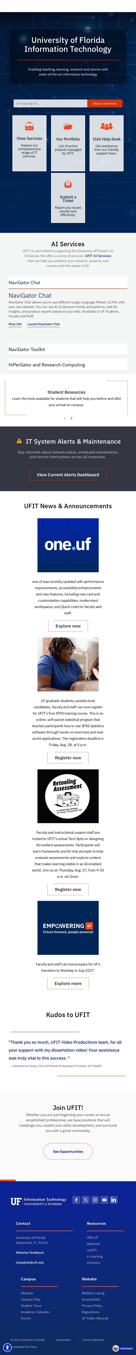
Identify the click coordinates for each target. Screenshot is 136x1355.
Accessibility (91, 1299)
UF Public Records (95, 1318)
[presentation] (71, 417)
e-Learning (95, 1256)
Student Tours (31, 1305)
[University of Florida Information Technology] (39, 1201)
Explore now (68, 626)
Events (26, 1318)
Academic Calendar (35, 1312)
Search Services (105, 103)
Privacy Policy (92, 1305)
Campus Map (30, 1299)
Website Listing (93, 1293)
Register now (68, 757)
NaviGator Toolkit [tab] (30, 349)
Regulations (90, 1312)
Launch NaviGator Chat (44, 324)
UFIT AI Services (98, 256)
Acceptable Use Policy (24, 1346)
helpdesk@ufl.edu (30, 1262)
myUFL (92, 1250)
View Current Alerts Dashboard (68, 474)
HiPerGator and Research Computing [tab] (50, 364)
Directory (93, 1262)
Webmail (93, 1243)
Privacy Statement (93, 1339)
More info (15, 324)
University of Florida (32, 1339)
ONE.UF (92, 1237)
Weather (27, 1293)
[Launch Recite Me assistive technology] (7, 1347)
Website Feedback (30, 1252)
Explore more (68, 983)
